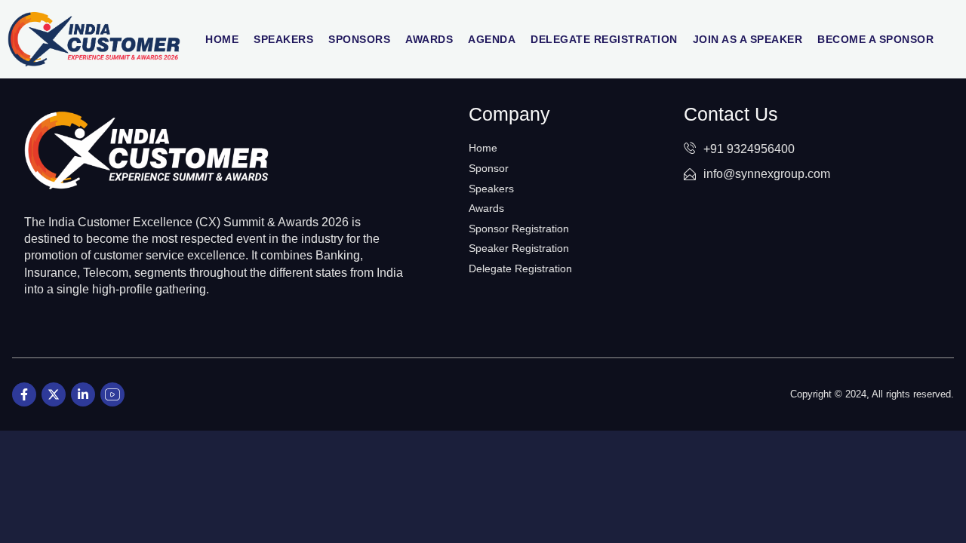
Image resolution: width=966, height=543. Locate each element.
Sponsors (359, 39)
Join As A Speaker (748, 39)
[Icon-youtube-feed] (112, 394)
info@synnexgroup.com (766, 173)
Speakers (283, 39)
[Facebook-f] (24, 394)
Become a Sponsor (875, 39)
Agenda (491, 39)
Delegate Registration (604, 39)
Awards (429, 39)
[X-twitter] (54, 394)
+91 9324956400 (749, 149)
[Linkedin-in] (83, 394)
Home (221, 39)
